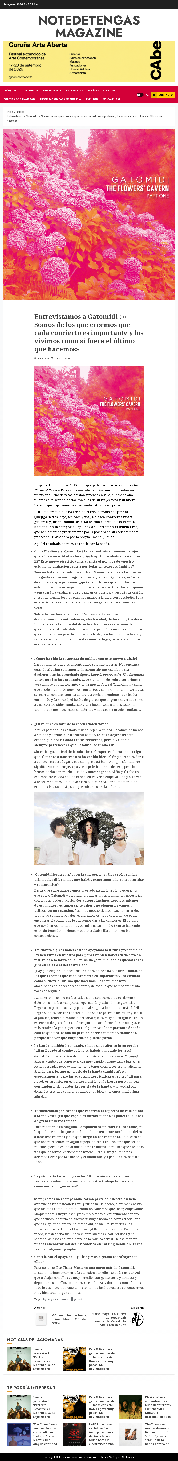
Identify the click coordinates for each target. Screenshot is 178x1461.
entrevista (66, 1299)
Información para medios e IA (60, 99)
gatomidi (78, 1299)
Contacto (165, 95)
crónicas (10, 90)
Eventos (92, 99)
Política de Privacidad (19, 99)
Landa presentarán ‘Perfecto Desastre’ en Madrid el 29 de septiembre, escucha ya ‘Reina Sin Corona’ (45, 1362)
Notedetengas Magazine (89, 26)
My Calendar (112, 99)
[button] (147, 95)
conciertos (30, 90)
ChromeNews (107, 1457)
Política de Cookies (102, 90)
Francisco (43, 358)
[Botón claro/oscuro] (140, 95)
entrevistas (74, 90)
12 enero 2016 (62, 358)
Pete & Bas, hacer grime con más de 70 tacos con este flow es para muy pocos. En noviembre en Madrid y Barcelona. (102, 1362)
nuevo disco (52, 90)
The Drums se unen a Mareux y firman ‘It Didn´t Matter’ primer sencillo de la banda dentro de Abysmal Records (157, 1436)
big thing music (50, 1299)
